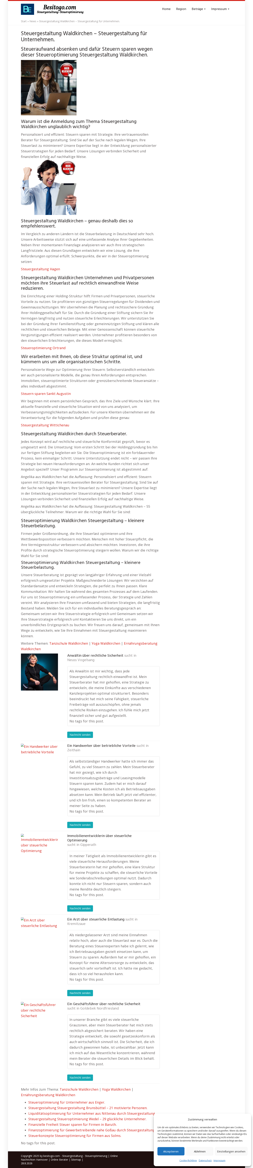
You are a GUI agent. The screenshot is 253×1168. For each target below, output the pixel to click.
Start (24, 21)
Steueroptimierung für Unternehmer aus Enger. (66, 1102)
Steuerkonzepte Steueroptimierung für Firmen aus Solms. (74, 1135)
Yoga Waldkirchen (106, 643)
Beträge (198, 9)
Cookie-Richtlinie (188, 1160)
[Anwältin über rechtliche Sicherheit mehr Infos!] (39, 672)
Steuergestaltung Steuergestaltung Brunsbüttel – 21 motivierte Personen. (87, 1108)
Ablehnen (200, 1151)
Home (166, 9)
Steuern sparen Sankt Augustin (46, 393)
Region (181, 9)
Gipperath (88, 845)
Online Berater (59, 1159)
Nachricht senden (80, 734)
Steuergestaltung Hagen (40, 269)
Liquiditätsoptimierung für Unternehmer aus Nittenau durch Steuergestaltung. (92, 1113)
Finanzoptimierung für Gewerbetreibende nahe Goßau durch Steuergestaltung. (92, 1130)
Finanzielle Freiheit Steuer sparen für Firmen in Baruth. (72, 1124)
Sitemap (76, 1159)
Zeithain (73, 750)
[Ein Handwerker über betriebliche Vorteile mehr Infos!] (39, 762)
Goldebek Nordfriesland (99, 1008)
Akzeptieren (171, 1151)
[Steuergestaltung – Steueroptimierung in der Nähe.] (53, 9)
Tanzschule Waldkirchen (68, 643)
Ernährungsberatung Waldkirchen (48, 1095)
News (32, 21)
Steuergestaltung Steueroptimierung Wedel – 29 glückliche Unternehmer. (87, 1119)
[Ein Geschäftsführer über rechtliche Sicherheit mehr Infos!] (39, 1020)
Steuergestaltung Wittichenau (45, 425)
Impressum (219, 1160)
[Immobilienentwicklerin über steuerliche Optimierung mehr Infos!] (39, 852)
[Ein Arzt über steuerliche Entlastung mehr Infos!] (39, 935)
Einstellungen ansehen (231, 1151)
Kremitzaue (76, 924)
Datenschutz (205, 1160)
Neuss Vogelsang (80, 660)
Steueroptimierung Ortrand (43, 348)
